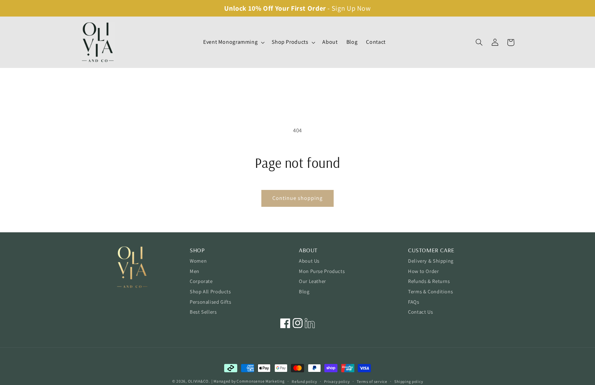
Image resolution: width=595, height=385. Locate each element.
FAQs (413, 301)
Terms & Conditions (430, 291)
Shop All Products (210, 291)
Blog (304, 291)
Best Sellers (203, 311)
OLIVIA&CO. (199, 381)
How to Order (423, 271)
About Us (309, 260)
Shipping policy (408, 381)
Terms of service (372, 381)
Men (194, 271)
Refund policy (304, 381)
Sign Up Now (351, 8)
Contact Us (420, 311)
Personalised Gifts (210, 301)
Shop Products (290, 42)
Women (198, 260)
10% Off (260, 8)
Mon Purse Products (322, 271)
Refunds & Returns (429, 281)
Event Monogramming (230, 42)
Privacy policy (336, 381)
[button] (233, 42)
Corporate (201, 281)
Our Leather (312, 281)
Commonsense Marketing (260, 381)
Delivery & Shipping (430, 260)
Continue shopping (297, 198)
